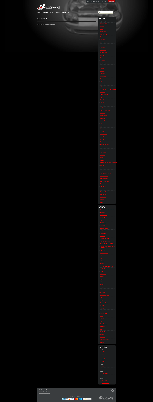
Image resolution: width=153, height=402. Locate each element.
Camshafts (102, 47)
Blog (51, 13)
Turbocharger (103, 194)
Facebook (112, 390)
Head (101, 107)
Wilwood (102, 342)
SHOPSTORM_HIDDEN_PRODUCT (107, 162)
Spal (101, 321)
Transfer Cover (103, 189)
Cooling (102, 55)
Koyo (101, 287)
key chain (102, 118)
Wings (101, 202)
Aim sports (102, 212)
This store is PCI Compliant (44, 393)
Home (39, 13)
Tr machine (102, 334)
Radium (102, 310)
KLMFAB (102, 284)
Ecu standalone (103, 76)
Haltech (102, 261)
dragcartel (102, 250)
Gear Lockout (103, 105)
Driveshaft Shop (104, 253)
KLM (101, 282)
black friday (103, 225)
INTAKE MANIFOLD (105, 110)
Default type (103, 63)
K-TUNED (102, 276)
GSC (101, 258)
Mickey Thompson (104, 295)
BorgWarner (103, 230)
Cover (101, 57)
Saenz (101, 316)
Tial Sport (102, 326)
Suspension (103, 170)
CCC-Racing (103, 236)
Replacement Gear (104, 144)
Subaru (101, 378)
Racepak (102, 308)
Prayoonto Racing (104, 303)
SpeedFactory (103, 324)
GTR (103, 368)
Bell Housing (103, 31)
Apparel (102, 26)
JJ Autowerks (103, 274)
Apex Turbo (103, 217)
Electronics (102, 78)
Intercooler (102, 113)
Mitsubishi (102, 357)
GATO (101, 255)
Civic (103, 354)
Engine (101, 81)
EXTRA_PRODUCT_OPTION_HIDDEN (107, 89)
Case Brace (103, 50)
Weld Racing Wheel (104, 339)
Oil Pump (102, 139)
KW (101, 289)
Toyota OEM (103, 331)
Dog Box (102, 68)
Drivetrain (102, 73)
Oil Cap (102, 131)
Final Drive (102, 92)
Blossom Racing (104, 228)
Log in (88, 1)
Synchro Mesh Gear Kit (105, 173)
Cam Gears (102, 42)
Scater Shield (103, 149)
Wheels (102, 199)
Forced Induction (104, 94)
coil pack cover (103, 52)
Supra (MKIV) (105, 373)
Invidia (101, 271)
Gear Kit (102, 102)
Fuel (101, 97)
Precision (102, 305)
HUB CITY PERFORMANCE (106, 266)
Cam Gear (102, 39)
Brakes (101, 36)
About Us (58, 13)
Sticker (101, 168)
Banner (101, 29)
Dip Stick (102, 65)
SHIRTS (102, 160)
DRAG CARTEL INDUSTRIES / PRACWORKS (107, 247)
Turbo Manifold (103, 191)
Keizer (101, 279)
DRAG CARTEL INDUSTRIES (107, 244)
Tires (101, 183)
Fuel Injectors (103, 99)
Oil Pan (102, 136)
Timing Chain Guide (104, 181)
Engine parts (103, 84)
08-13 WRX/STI (105, 383)
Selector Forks (103, 152)
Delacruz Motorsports (105, 241)
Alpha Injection (103, 215)
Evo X (103, 359)
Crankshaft (102, 60)
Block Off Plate (103, 34)
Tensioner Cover (104, 176)
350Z (103, 366)
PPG (101, 297)
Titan (101, 329)
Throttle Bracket (104, 178)
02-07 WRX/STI (105, 380)
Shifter (101, 157)
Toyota (101, 371)
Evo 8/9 (103, 361)
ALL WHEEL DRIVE (104, 23)
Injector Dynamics (104, 268)
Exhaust (102, 86)
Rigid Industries (103, 313)
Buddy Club (103, 233)
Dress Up (102, 71)
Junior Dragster (103, 115)
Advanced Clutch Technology (107, 209)
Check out (111, 1)
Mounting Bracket (104, 128)
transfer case (103, 186)
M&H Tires (102, 292)
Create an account (95, 1)
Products (45, 13)
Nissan (101, 364)
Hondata (102, 263)
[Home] (48, 8)
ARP (101, 220)
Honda (101, 349)
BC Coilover (103, 223)
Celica (103, 375)
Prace (101, 300)
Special (102, 165)
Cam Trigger (103, 44)
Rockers (102, 147)
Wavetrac (102, 337)
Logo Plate (102, 126)
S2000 (103, 351)
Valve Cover (103, 197)
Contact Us (65, 13)
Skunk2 (102, 318)
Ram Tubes (103, 141)
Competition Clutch (104, 238)
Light (101, 123)
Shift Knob (102, 155)
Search (40, 389)
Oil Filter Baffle (103, 134)
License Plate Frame (105, 120)
